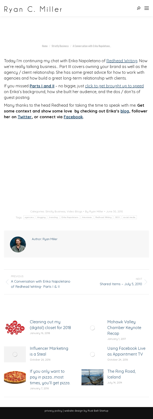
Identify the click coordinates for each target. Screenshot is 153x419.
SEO (117, 217)
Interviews (87, 217)
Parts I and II (42, 85)
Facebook (73, 116)
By (94, 211)
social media (129, 217)
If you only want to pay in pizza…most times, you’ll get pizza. (50, 377)
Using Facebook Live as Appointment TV (126, 351)
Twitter (25, 116)
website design (73, 410)
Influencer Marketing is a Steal (49, 351)
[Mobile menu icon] (146, 8)
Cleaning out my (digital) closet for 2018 (50, 324)
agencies (29, 217)
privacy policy (53, 410)
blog (125, 110)
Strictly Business (55, 211)
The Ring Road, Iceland (121, 374)
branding (53, 217)
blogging (41, 217)
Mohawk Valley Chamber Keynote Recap (124, 327)
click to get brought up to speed (114, 85)
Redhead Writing (121, 60)
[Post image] (15, 328)
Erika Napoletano (70, 217)
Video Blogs (74, 211)
